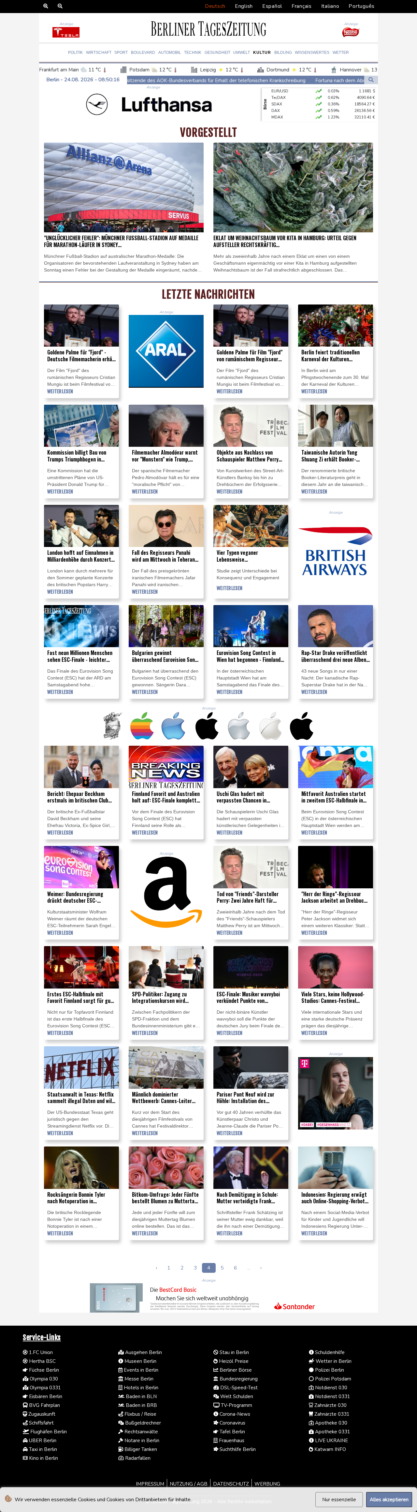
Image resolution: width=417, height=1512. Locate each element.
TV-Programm (236, 1405)
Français (302, 6)
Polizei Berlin (329, 1370)
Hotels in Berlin (140, 1387)
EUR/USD (279, 120)
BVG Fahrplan (44, 1405)
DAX (275, 94)
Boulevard (143, 52)
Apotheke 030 (330, 1423)
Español (272, 6)
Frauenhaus (231, 1440)
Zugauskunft (41, 1414)
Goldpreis (280, 114)
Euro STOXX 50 (285, 107)
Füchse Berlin (43, 1370)
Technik (192, 52)
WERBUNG (267, 1484)
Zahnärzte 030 (330, 1405)
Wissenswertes (312, 52)
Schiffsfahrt (41, 1423)
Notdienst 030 (330, 1387)
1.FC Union (40, 1352)
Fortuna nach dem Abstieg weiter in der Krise (261, 80)
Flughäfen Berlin (48, 1431)
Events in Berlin (140, 1370)
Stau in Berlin (233, 1352)
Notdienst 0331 (332, 1396)
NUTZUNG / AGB (189, 1484)
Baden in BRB (140, 1405)
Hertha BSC (42, 1361)
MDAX (277, 100)
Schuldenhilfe (329, 1352)
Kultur (262, 52)
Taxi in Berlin (42, 1449)
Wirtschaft (98, 52)
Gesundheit (217, 52)
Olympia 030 (43, 1379)
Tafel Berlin (231, 1431)
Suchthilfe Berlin (237, 1449)
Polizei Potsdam (332, 1379)
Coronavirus (231, 1423)
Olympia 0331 (44, 1387)
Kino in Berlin (43, 1458)
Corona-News (234, 1414)
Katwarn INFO (329, 1449)
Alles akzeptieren (389, 1499)
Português (362, 6)
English (244, 6)
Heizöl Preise (233, 1361)
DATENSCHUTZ (231, 1484)
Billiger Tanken (140, 1449)
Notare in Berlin (141, 1440)
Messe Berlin (138, 1379)
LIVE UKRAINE (331, 1440)
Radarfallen (137, 1458)
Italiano (330, 6)
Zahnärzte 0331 (331, 1414)
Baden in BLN (140, 1396)
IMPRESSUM (150, 1484)
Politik (75, 52)
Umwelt (241, 52)
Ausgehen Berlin (143, 1352)
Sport (121, 52)
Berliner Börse (235, 1370)
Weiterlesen (60, 391)
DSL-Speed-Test (238, 1387)
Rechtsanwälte (140, 1431)
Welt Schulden (236, 1396)
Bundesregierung (238, 1379)
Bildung (283, 52)
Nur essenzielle (339, 1499)
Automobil (169, 52)
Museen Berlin (139, 1361)
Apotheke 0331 (332, 1431)
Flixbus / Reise (139, 1414)
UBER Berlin (42, 1440)
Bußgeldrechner (142, 1423)
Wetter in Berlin (333, 1361)
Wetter (341, 52)
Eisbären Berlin (45, 1396)
